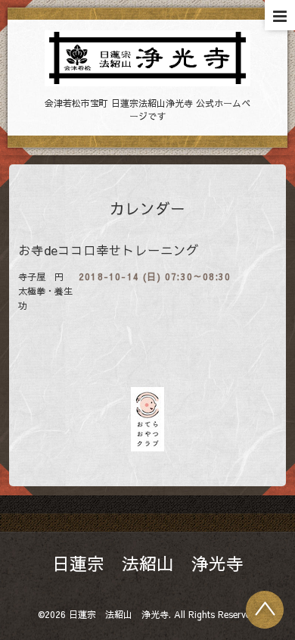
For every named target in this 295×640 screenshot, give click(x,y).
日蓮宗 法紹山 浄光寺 (148, 563)
